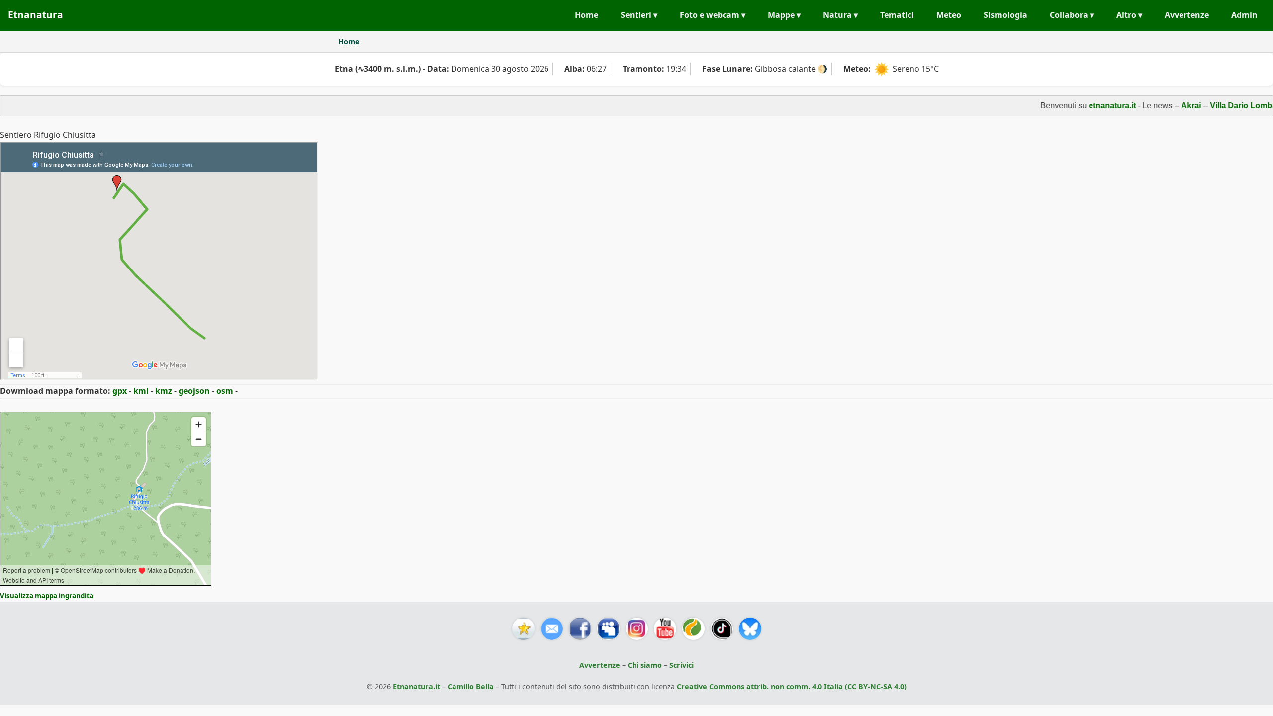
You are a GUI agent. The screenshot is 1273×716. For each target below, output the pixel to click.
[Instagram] (637, 629)
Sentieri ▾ (639, 14)
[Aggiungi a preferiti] (523, 629)
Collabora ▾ (1072, 14)
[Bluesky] (750, 629)
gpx (119, 390)
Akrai (1177, 105)
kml (141, 390)
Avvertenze (1187, 14)
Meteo (948, 14)
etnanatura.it (1098, 105)
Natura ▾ (840, 14)
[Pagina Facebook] (580, 629)
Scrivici (681, 665)
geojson (194, 390)
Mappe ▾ (784, 14)
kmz (163, 390)
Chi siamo (645, 665)
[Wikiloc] (693, 629)
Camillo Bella (471, 686)
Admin (1244, 14)
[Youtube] (665, 629)
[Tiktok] (722, 629)
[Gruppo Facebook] (608, 629)
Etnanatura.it (416, 686)
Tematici (897, 14)
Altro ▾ (1129, 14)
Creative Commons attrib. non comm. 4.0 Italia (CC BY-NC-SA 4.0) (792, 686)
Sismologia (1005, 14)
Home (586, 14)
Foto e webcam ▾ (712, 14)
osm (224, 390)
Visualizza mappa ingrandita (46, 595)
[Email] (552, 629)
